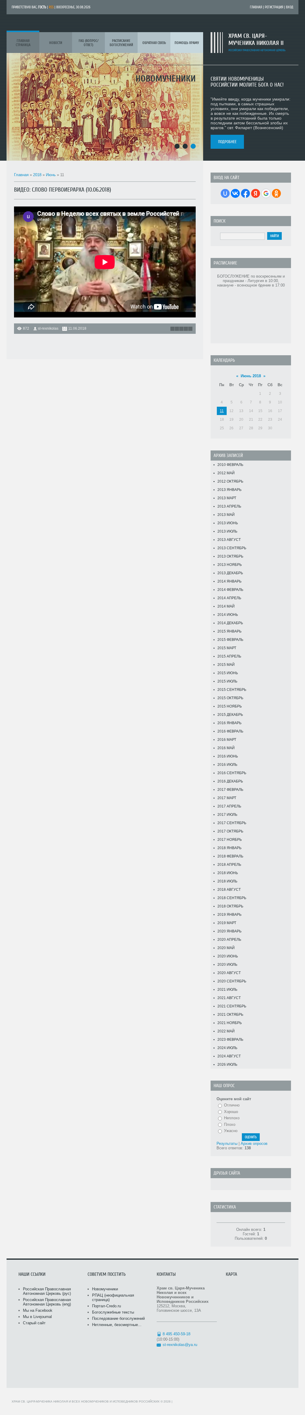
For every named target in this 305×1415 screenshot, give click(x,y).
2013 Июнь (227, 523)
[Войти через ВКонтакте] (235, 193)
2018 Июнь (227, 873)
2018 (37, 175)
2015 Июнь (227, 673)
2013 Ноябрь (229, 565)
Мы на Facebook (37, 1310)
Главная (256, 7)
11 (222, 411)
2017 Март (226, 798)
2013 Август (229, 540)
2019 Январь (229, 914)
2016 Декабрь (230, 781)
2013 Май (226, 515)
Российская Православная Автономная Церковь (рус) (47, 1291)
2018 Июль (227, 881)
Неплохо (231, 1118)
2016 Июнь (227, 756)
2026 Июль (227, 1064)
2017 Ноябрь (229, 840)
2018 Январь (229, 848)
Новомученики (105, 1289)
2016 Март (226, 740)
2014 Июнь (227, 615)
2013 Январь (229, 490)
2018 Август (229, 889)
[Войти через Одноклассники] (276, 193)
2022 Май (226, 1031)
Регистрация (274, 7)
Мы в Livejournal (37, 1316)
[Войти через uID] (225, 193)
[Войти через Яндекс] (255, 193)
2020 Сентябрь (231, 981)
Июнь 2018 (251, 376)
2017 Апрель (229, 806)
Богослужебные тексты (113, 1312)
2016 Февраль (230, 731)
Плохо (229, 1124)
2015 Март (226, 648)
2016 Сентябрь (231, 773)
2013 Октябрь (230, 556)
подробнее (227, 142)
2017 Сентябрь (231, 823)
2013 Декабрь (230, 573)
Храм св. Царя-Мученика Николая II (256, 39)
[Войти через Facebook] (245, 193)
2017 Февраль (230, 790)
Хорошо (231, 1111)
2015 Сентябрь (231, 690)
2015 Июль (227, 681)
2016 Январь (229, 723)
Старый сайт (34, 1323)
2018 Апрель (229, 865)
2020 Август (229, 973)
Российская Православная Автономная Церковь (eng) (47, 1301)
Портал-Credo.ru (106, 1306)
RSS (51, 7)
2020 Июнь (227, 956)
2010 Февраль (230, 465)
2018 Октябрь (230, 906)
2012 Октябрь (230, 481)
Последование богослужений (118, 1318)
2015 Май (226, 665)
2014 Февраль (230, 590)
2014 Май (226, 606)
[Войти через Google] (266, 193)
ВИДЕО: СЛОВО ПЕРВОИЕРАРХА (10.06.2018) (62, 189)
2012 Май (226, 473)
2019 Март (226, 923)
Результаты (227, 1143)
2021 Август (229, 998)
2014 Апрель (229, 598)
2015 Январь (229, 631)
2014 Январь (229, 581)
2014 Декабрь (230, 623)
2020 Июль (227, 964)
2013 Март (226, 498)
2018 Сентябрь (231, 898)
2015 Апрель (229, 656)
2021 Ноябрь (229, 1023)
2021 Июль (227, 989)
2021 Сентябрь (231, 1006)
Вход (289, 7)
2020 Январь (229, 931)
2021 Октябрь (230, 1014)
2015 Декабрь (230, 715)
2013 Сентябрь (231, 548)
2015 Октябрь (230, 698)
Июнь (51, 175)
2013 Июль (227, 531)
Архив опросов (254, 1143)
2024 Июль (227, 1048)
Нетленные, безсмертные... (116, 1324)
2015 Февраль (230, 640)
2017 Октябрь (230, 831)
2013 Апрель (229, 506)
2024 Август (229, 1056)
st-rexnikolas (48, 328)
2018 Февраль (230, 856)
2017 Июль (227, 815)
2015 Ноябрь (229, 706)
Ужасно (230, 1130)
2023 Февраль (230, 1039)
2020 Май (226, 948)
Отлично (231, 1105)
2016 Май (226, 748)
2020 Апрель (229, 939)
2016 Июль (227, 765)
